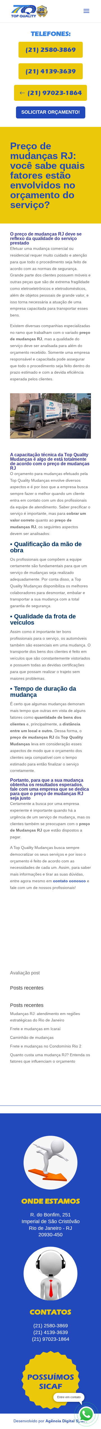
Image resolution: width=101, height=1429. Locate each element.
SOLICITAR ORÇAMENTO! (50, 112)
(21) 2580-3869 (51, 49)
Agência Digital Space (66, 1421)
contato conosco (69, 881)
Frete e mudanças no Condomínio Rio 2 (45, 1046)
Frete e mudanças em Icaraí (35, 1029)
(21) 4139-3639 (51, 71)
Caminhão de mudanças (32, 1037)
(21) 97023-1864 (54, 93)
